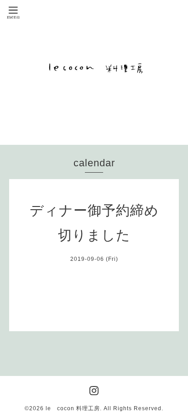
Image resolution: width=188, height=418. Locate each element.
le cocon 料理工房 (73, 408)
